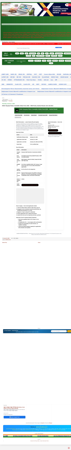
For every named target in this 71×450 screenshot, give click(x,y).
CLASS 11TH (18, 84)
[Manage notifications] (69, 448)
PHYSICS (43, 84)
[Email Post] (12, 238)
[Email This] (13, 238)
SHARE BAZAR (64, 77)
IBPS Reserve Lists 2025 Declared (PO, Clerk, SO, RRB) (14, 435)
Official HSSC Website (53, 130)
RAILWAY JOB (36, 77)
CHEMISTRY (9, 84)
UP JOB (44, 60)
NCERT (22, 53)
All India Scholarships (62, 435)
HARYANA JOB (7, 239)
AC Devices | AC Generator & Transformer (12, 94)
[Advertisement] (40, 24)
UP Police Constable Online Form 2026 (42, 435)
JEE (38, 53)
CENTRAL (29, 74)
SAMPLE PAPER (52, 84)
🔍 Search (59, 47)
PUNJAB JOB (26, 77)
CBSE (26, 53)
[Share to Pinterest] (17, 238)
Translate (11, 100)
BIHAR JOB (55, 60)
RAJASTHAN (45, 77)
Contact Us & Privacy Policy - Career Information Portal (39, 440)
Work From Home (31, 80)
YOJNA (40, 80)
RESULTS (47, 55)
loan (52, 80)
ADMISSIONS (54, 55)
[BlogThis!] (14, 238)
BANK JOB (13, 74)
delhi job (46, 80)
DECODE (59, 74)
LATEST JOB (5, 77)
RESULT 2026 (54, 77)
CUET (47, 53)
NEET (43, 53)
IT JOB (51, 63)
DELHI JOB (61, 60)
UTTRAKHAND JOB (19, 80)
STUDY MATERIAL (59, 53)
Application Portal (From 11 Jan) (55, 133)
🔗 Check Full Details (27, 43)
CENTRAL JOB (37, 60)
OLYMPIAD (28, 55)
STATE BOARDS (32, 53)
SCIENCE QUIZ (62, 84)
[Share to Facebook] (16, 238)
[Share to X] (15, 238)
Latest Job (31, 60)
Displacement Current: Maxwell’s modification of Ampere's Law (18, 91)
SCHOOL (51, 53)
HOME (17, 53)
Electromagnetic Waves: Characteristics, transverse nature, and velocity (20, 89)
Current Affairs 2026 (49, 74)
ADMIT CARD (5, 74)
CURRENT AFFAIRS (40, 55)
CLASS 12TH (26, 84)
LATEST (60, 55)
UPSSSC (10, 80)
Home (39, 242)
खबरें (56, 80)
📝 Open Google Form (14, 417)
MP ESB (12, 77)
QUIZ (34, 55)
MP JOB (49, 60)
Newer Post (4, 242)
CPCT (35, 74)
